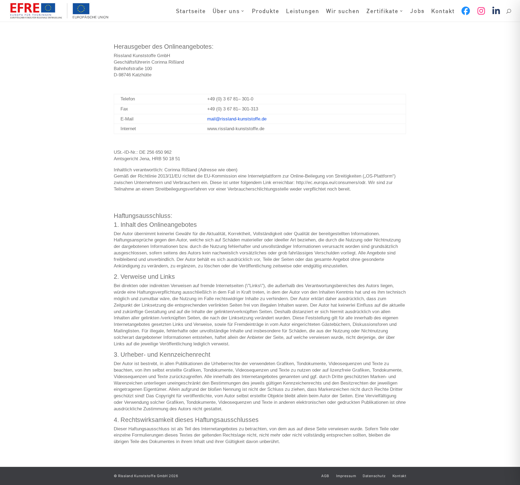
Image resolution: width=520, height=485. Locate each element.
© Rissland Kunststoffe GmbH (146, 476)
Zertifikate (382, 11)
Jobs (417, 11)
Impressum (346, 476)
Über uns (226, 11)
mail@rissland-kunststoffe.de (236, 119)
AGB (325, 476)
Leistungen (302, 11)
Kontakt (443, 11)
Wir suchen (343, 11)
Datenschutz (374, 476)
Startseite (191, 11)
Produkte (265, 11)
